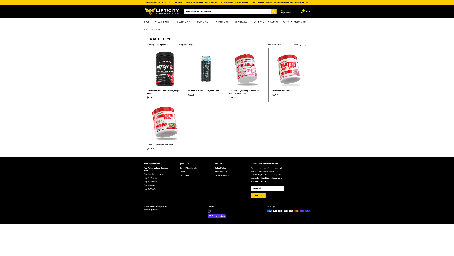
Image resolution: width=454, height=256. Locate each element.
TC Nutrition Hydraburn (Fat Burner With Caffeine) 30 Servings (244, 92)
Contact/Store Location (189, 168)
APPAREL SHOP (222, 22)
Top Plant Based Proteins (154, 174)
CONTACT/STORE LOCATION (294, 22)
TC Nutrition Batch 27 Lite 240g (282, 91)
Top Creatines (149, 185)
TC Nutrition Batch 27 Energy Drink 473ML (204, 91)
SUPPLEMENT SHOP (161, 22)
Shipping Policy (221, 172)
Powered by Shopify (150, 209)
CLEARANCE (273, 22)
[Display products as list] (305, 45)
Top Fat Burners (150, 182)
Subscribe (258, 195)
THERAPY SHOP (202, 22)
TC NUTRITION (156, 30)
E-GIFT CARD (259, 22)
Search (182, 172)
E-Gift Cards (184, 175)
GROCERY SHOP (183, 22)
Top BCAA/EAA (150, 189)
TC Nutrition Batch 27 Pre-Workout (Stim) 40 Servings (163, 92)
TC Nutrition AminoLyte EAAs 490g (160, 144)
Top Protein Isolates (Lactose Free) (156, 169)
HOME (146, 22)
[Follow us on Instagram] (209, 211)
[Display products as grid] (301, 45)
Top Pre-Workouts (151, 178)
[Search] (274, 11)
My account (286, 13)
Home (146, 30)
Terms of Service (222, 175)
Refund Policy (220, 168)
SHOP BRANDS (241, 22)
